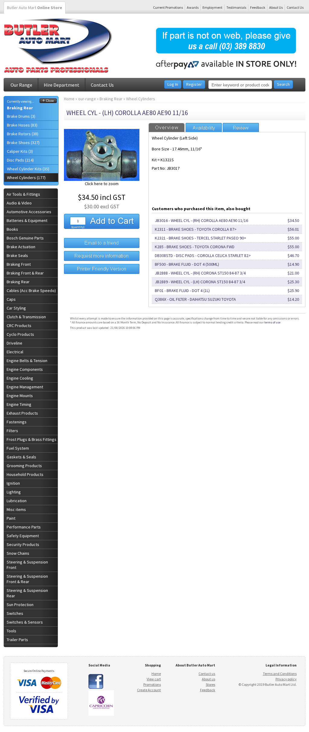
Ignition (13, 483)
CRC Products (19, 325)
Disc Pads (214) (20, 160)
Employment (212, 7)
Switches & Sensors (25, 622)
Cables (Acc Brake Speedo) (31, 290)
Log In (172, 84)
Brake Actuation (21, 246)
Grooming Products (24, 465)
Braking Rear (20, 108)
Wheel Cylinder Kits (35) (28, 169)
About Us (276, 7)
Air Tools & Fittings (23, 194)
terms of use (272, 322)
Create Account (149, 690)
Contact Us (295, 7)
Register (194, 84)
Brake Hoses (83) (22, 125)
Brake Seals (17, 255)
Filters (12, 430)
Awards (193, 7)
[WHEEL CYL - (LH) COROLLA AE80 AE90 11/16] (101, 179)
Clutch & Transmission (26, 316)
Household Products (25, 474)
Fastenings (17, 422)
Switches (15, 613)
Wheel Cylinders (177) (26, 177)
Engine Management (25, 387)
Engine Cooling (20, 378)
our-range (87, 98)
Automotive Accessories (29, 211)
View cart (154, 679)
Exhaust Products (22, 413)
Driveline (14, 343)
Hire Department (61, 85)
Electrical (15, 352)
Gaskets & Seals (21, 457)
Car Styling (16, 308)
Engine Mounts (20, 395)
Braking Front (19, 264)
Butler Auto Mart (34, 7)
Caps (11, 299)
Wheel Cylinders (140, 98)
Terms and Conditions (280, 673)
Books (12, 229)
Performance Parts (24, 527)
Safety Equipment (23, 535)
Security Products (23, 544)
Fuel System (18, 448)
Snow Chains (18, 553)
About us (208, 679)
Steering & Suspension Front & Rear (27, 578)
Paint (11, 518)
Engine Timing (19, 404)
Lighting (14, 492)
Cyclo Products (20, 334)
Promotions (152, 684)
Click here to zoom (102, 183)
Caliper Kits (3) (20, 151)
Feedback (257, 7)
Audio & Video (19, 203)
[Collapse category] (48, 101)
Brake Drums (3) (21, 116)
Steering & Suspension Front (27, 564)
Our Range (21, 85)
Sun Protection (20, 604)
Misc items (16, 509)
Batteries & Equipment (27, 220)
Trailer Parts (17, 639)
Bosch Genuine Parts (25, 238)
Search (283, 84)
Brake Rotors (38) (22, 133)
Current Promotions (168, 7)
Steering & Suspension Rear (27, 593)
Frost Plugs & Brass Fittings (31, 439)
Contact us (207, 673)
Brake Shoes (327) (23, 142)
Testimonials (236, 7)
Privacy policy (286, 679)
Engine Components (25, 369)
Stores (210, 684)
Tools (11, 631)
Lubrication (17, 500)
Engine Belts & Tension (27, 360)
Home (69, 98)
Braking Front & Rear (25, 273)
